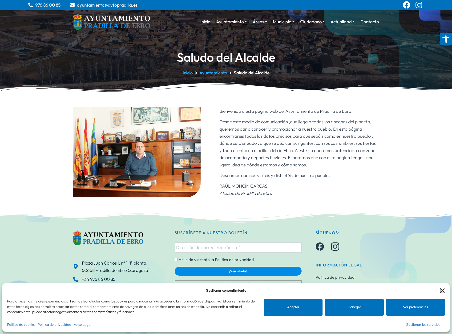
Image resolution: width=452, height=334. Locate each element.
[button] (446, 39)
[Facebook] (407, 5)
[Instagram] (419, 5)
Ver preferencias (415, 307)
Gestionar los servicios (423, 324)
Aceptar (293, 307)
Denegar (354, 307)
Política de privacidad (54, 324)
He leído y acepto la (216, 259)
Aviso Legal (82, 324)
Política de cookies (21, 324)
